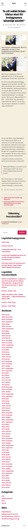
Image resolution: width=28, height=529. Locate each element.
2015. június (6, 427)
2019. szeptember (8, 329)
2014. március (6, 457)
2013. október (6, 469)
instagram (12, 189)
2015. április (6, 429)
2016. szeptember (8, 394)
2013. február (6, 485)
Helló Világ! (5, 242)
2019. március (6, 336)
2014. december (7, 438)
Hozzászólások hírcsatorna (11, 516)
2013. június (6, 478)
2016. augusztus (7, 396)
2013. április (6, 480)
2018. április (6, 354)
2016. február (6, 408)
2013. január (6, 487)
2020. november (7, 319)
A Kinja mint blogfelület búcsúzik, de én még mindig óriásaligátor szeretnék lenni (14, 257)
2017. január (6, 385)
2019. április (6, 333)
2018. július (5, 350)
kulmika (4, 291)
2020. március (6, 326)
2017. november (7, 364)
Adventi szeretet (7, 246)
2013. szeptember (8, 471)
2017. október (6, 366)
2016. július (5, 399)
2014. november (7, 441)
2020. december (7, 317)
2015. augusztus (7, 422)
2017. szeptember (8, 368)
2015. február (6, 434)
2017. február (6, 382)
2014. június (6, 452)
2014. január (6, 462)
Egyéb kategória (7, 498)
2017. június (5, 375)
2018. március (6, 357)
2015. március (6, 431)
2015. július (5, 424)
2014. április (6, 455)
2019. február (6, 338)
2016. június (5, 401)
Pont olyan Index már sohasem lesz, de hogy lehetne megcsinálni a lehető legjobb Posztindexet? (13, 265)
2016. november (7, 389)
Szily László (12, 25)
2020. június (6, 324)
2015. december (7, 413)
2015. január (6, 436)
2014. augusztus (7, 448)
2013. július (5, 476)
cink (5, 189)
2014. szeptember (8, 445)
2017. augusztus (7, 371)
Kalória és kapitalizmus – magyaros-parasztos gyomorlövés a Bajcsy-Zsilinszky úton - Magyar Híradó (14, 281)
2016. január (6, 410)
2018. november (7, 343)
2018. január (6, 359)
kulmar (4, 503)
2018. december (7, 340)
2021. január (6, 315)
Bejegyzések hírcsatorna (10, 514)
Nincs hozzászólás (15, 27)
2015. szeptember (8, 420)
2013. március (6, 483)
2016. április (6, 403)
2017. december (7, 361)
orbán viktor (18, 189)
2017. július (5, 373)
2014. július (5, 450)
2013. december (7, 464)
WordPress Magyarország (10, 519)
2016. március (6, 406)
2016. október (6, 392)
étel (8, 189)
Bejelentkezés (6, 512)
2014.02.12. (22, 25)
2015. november (7, 415)
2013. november (7, 466)
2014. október (6, 443)
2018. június (6, 352)
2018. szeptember (8, 345)
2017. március (6, 380)
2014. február (6, 459)
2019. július (5, 331)
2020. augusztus (7, 322)
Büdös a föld (12, 291)
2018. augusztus (7, 347)
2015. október (6, 417)
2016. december (7, 387)
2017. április (6, 378)
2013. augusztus (7, 473)
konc (14, 3)
